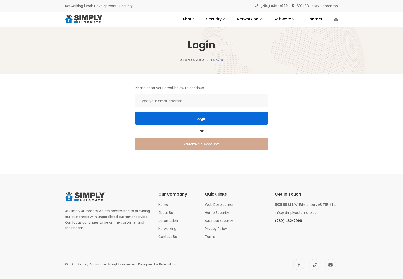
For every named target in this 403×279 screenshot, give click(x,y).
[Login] (336, 19)
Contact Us (167, 236)
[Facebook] (298, 264)
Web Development (220, 204)
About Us (165, 212)
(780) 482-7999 (288, 220)
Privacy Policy (216, 228)
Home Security (217, 212)
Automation (168, 220)
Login (201, 118)
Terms (210, 236)
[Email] (330, 264)
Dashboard (192, 59)
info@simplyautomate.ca (296, 212)
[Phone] (314, 264)
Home (163, 204)
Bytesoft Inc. (169, 264)
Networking (167, 228)
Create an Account (201, 144)
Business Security (219, 220)
